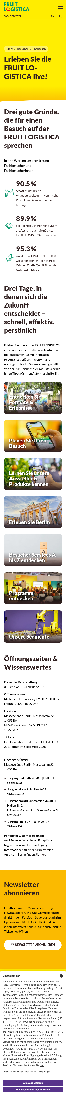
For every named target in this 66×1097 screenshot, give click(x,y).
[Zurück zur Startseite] (14, 6)
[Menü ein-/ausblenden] (60, 7)
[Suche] (60, 16)
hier (42, 854)
